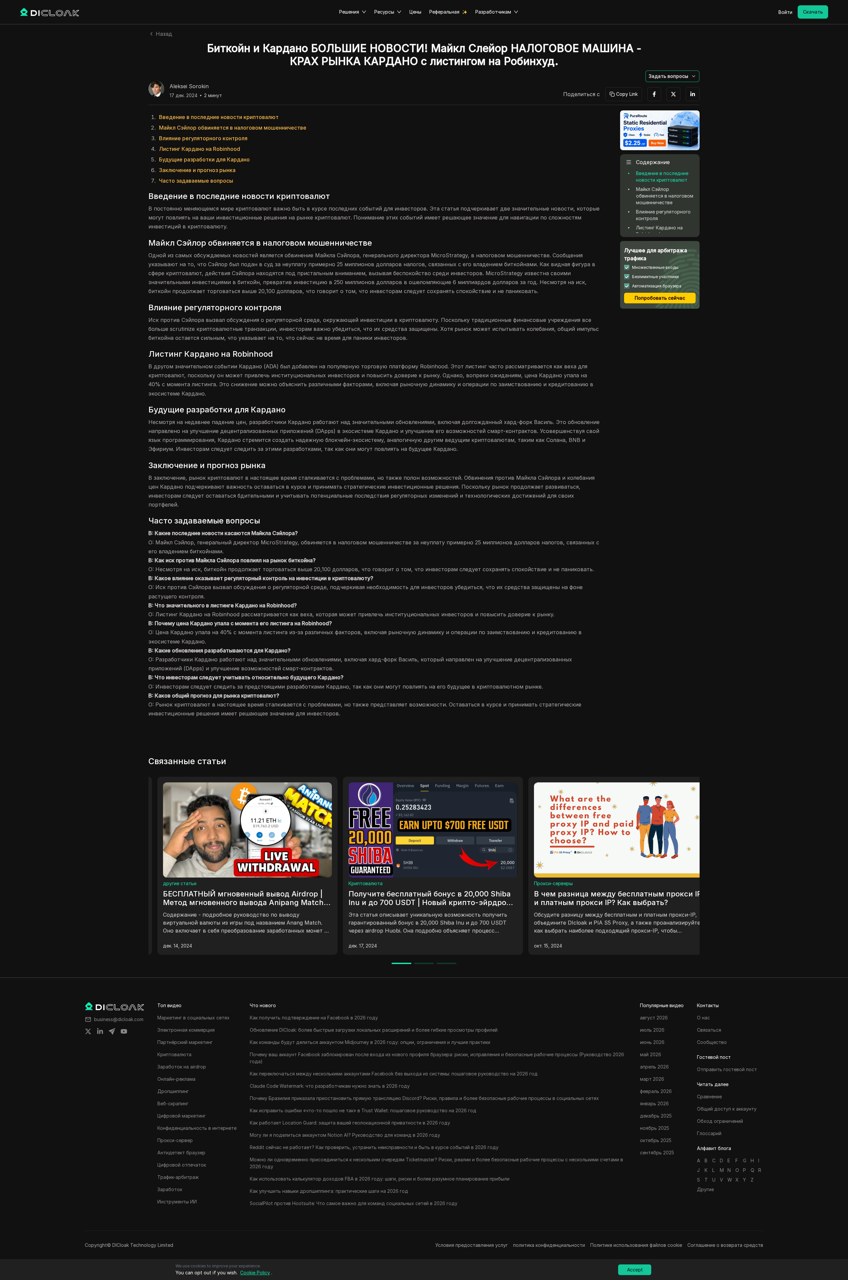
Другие (705, 1189)
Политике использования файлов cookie (636, 1245)
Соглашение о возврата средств (725, 1245)
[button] (672, 76)
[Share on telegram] (112, 1031)
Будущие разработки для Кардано (204, 159)
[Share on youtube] (124, 1031)
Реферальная (444, 12)
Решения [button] (349, 12)
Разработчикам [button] (493, 12)
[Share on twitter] (88, 1031)
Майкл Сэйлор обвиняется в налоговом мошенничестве (232, 127)
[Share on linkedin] (100, 1031)
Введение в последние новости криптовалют (219, 117)
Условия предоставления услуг (471, 1245)
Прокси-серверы (173, 883)
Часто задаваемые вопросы (196, 180)
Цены (415, 12)
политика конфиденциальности (549, 1245)
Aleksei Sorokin (189, 87)
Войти (785, 12)
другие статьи (356, 883)
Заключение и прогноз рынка (197, 170)
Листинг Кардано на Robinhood (199, 149)
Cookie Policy (255, 1272)
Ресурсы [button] (384, 12)
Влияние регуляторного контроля (203, 138)
